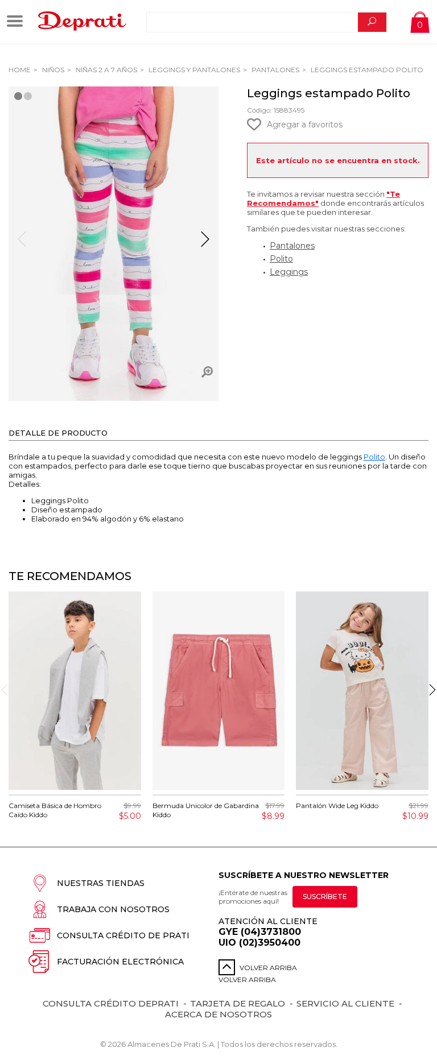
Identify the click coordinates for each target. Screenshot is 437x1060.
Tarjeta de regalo (237, 1003)
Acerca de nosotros (218, 1014)
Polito (281, 259)
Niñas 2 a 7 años (105, 69)
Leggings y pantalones (193, 69)
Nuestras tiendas (101, 883)
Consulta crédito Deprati (111, 1003)
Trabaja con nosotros (113, 909)
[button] (205, 243)
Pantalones (274, 69)
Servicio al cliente (345, 1003)
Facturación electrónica (120, 962)
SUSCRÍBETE (325, 896)
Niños (52, 69)
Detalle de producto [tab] (58, 432)
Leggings (289, 272)
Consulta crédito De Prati (123, 935)
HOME (20, 69)
